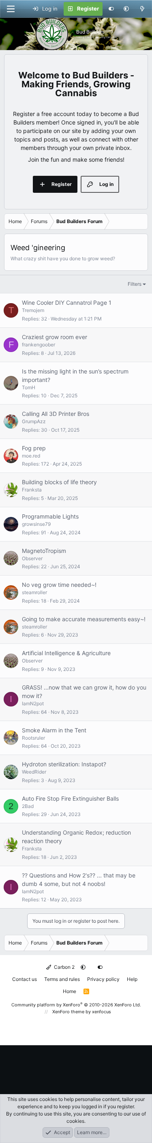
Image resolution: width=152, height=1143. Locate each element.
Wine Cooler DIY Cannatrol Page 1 (66, 302)
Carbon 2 (64, 967)
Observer (32, 558)
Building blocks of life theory (59, 482)
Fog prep (34, 448)
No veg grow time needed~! (59, 584)
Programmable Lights (50, 516)
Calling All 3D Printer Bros (55, 413)
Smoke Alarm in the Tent (54, 730)
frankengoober (38, 345)
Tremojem (33, 310)
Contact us (24, 979)
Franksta (32, 490)
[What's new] (142, 9)
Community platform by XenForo (76, 1005)
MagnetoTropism (44, 550)
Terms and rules (62, 979)
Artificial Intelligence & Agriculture (66, 653)
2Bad (28, 806)
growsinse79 (36, 524)
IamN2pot (33, 703)
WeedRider (34, 772)
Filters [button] (134, 284)
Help (132, 979)
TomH (28, 387)
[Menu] (10, 9)
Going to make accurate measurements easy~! (84, 619)
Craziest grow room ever (54, 336)
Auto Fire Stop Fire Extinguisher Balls (70, 798)
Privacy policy (103, 979)
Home (69, 991)
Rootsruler (33, 738)
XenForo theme (68, 1011)
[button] (126, 9)
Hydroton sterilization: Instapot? (64, 764)
